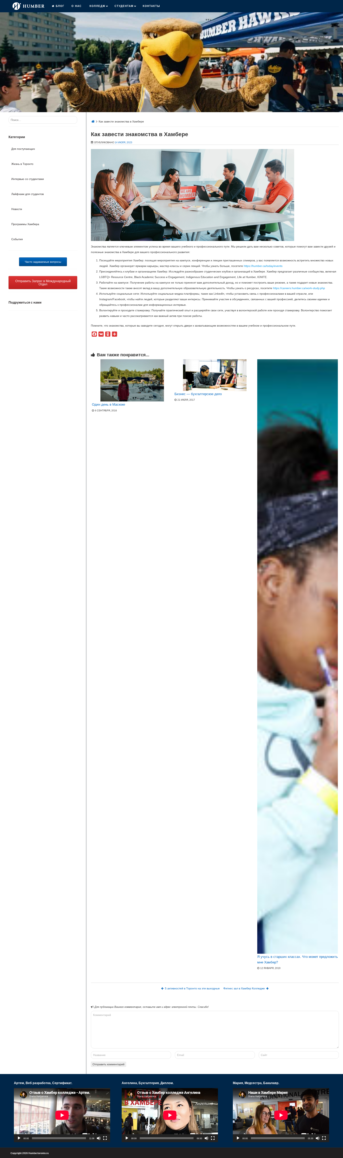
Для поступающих (23, 148)
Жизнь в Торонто (22, 163)
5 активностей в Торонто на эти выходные (192, 988)
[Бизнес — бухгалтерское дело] (214, 375)
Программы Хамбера (25, 224)
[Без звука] (99, 1138)
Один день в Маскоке (108, 404)
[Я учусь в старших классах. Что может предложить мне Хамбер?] (297, 656)
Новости (16, 209)
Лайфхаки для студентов (27, 194)
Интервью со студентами (27, 179)
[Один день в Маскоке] (132, 380)
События (17, 239)
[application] (62, 1115)
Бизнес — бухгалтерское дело (198, 394)
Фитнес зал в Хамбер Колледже (244, 988)
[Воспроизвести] (19, 1138)
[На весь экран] (105, 1138)
